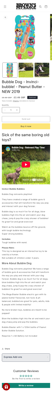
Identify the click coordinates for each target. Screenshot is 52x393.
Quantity (5, 105)
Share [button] (7, 349)
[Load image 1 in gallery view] (10, 70)
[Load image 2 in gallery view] (26, 70)
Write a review (26, 385)
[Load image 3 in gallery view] (42, 70)
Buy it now (26, 126)
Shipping (16, 101)
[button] (5, 6)
